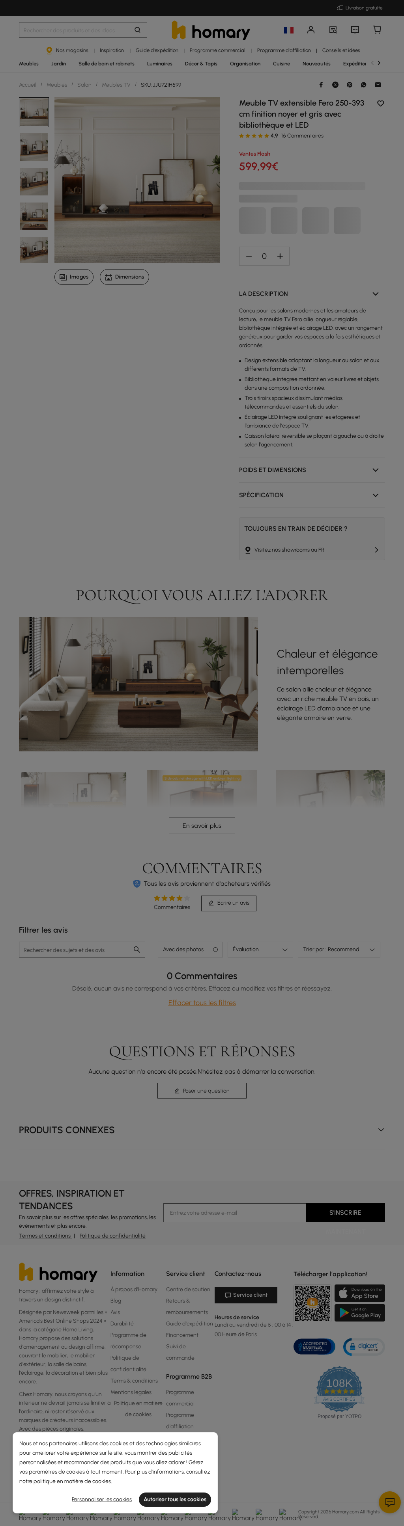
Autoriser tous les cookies (175, 1499)
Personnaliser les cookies (102, 1499)
